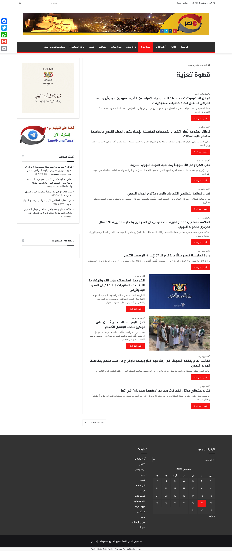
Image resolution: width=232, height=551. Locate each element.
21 (157, 495)
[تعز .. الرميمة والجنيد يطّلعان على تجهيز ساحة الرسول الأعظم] (179, 333)
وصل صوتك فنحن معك (54, 47)
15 (211, 495)
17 (193, 495)
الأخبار (173, 47)
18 (184, 495)
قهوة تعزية (145, 47)
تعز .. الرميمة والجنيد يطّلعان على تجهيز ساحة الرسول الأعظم (120, 325)
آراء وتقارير (160, 47)
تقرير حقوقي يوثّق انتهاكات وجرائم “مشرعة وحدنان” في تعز (165, 391)
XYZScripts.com (134, 549)
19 (175, 495)
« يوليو (212, 516)
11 (184, 488)
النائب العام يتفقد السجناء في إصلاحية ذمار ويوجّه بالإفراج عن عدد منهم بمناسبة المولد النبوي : (150, 363)
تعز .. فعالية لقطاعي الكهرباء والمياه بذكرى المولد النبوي (168, 194)
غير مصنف (140, 485)
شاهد (91, 47)
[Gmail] (4, 41)
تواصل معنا (182, 3)
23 (201, 503)
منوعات (102, 47)
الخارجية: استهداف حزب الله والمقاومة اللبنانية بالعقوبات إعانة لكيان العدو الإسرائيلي (117, 285)
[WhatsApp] (4, 34)
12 (175, 488)
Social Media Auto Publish (102, 549)
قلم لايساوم (116, 47)
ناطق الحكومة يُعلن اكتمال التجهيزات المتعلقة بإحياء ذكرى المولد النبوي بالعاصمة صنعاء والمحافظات (150, 134)
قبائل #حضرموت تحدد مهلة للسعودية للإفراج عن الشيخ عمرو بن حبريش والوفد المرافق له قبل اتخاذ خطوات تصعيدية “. (152, 101)
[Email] (4, 48)
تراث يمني (131, 47)
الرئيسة (184, 47)
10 (193, 488)
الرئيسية (204, 65)
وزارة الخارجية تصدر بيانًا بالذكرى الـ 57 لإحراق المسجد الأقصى (166, 255)
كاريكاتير (141, 511)
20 (166, 495)
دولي (142, 474)
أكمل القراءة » (201, 118)
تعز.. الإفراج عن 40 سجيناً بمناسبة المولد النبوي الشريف (170, 165)
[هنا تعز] (116, 24)
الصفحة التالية (97, 422)
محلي (142, 516)
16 (202, 495)
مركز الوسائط (78, 47)
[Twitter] (4, 28)
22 (210, 503)
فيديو (142, 490)
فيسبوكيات (140, 495)
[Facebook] (4, 21)
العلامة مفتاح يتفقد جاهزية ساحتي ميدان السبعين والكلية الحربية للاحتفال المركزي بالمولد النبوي (154, 225)
